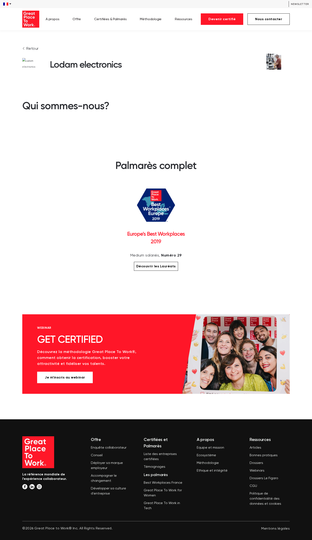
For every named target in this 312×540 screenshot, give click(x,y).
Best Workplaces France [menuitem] (163, 483)
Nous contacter (268, 19)
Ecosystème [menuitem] (206, 455)
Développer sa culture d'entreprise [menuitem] (108, 491)
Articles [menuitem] (255, 447)
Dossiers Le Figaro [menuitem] (264, 478)
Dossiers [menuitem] (256, 463)
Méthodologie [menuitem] (151, 19)
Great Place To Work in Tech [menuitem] (162, 506)
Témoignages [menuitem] (154, 467)
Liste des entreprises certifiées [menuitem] (160, 456)
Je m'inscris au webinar (65, 377)
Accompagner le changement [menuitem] (104, 478)
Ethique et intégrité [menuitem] (212, 470)
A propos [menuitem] (52, 19)
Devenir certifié (222, 19)
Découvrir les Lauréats (156, 266)
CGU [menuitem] (253, 486)
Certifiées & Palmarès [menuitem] (110, 19)
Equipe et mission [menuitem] (210, 447)
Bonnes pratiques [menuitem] (264, 455)
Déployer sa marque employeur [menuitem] (107, 465)
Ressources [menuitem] (183, 19)
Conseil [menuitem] (97, 455)
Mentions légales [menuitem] (275, 528)
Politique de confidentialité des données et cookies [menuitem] (265, 499)
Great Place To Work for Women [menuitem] (163, 493)
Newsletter (300, 4)
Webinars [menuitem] (257, 470)
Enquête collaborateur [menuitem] (108, 447)
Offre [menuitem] (77, 19)
